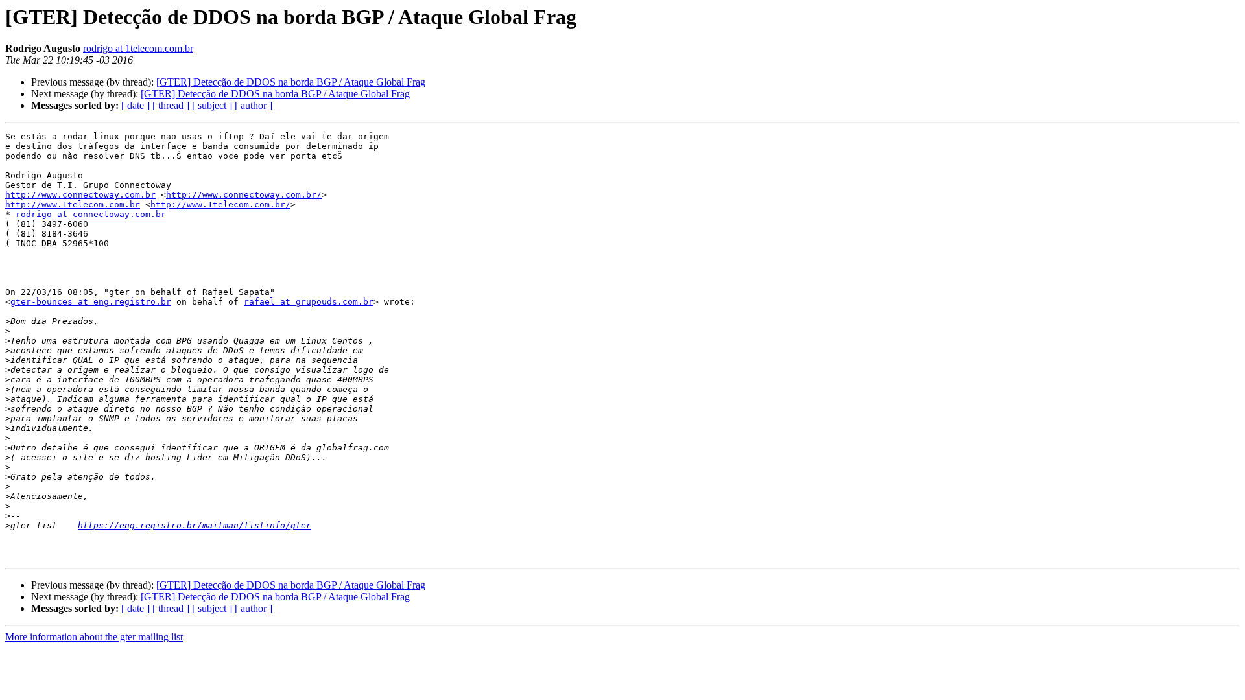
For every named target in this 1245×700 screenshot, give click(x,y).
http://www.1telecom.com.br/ (220, 204)
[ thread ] (170, 105)
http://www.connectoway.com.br (80, 195)
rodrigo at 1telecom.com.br (138, 48)
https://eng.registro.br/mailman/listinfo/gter (194, 525)
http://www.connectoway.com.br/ (244, 195)
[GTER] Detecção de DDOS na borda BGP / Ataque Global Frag (290, 82)
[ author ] (253, 105)
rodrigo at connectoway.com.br (91, 214)
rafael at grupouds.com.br (309, 302)
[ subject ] (212, 105)
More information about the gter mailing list (94, 636)
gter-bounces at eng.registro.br (90, 302)
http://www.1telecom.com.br (72, 204)
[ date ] (135, 105)
